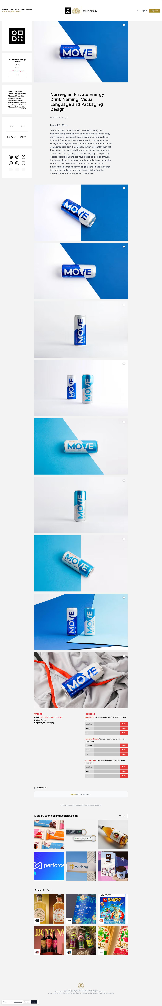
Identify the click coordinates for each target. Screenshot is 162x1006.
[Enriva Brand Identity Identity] (81, 834)
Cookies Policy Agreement (73, 992)
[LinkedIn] (17, 163)
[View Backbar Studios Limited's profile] (37, 921)
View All (122, 816)
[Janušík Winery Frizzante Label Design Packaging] (113, 834)
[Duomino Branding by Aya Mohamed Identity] (113, 866)
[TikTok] (23, 163)
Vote (124, 724)
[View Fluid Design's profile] (101, 921)
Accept (34, 1002)
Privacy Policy (59, 992)
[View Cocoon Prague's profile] (101, 952)
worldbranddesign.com (17, 71)
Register (154, 10)
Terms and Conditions (91, 992)
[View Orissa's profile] (69, 952)
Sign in (144, 10)
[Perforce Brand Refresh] (49, 866)
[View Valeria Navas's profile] (37, 952)
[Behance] (11, 163)
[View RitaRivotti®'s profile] (69, 921)
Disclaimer (103, 992)
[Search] (138, 10)
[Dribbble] (23, 157)
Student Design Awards (106, 993)
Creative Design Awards (89, 993)
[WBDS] (11, 157)
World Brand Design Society (51, 717)
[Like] (124, 25)
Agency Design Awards (56, 993)
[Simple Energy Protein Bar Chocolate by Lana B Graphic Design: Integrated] (49, 834)
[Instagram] (17, 157)
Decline (26, 1002)
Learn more (18, 1002)
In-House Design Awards (72, 993)
